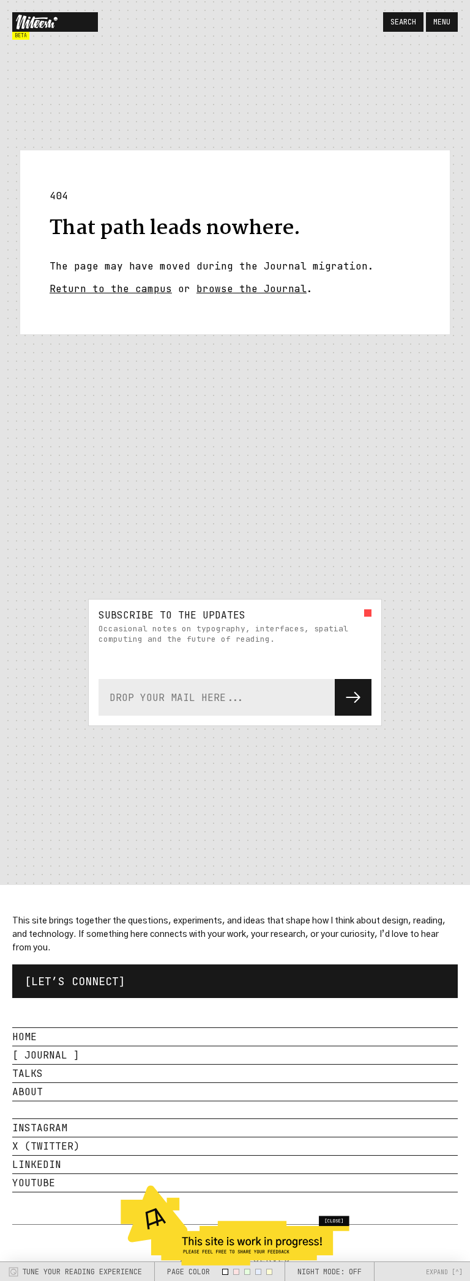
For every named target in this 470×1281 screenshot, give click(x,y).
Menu (441, 22)
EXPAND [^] (444, 1272)
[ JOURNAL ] (46, 1055)
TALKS (27, 1073)
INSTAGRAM (39, 1127)
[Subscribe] (353, 697)
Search (403, 22)
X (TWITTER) (46, 1146)
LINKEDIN (36, 1164)
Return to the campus (111, 288)
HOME (24, 1036)
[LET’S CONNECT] (74, 981)
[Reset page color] (225, 1272)
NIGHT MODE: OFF (329, 1272)
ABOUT (27, 1091)
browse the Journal (251, 288)
